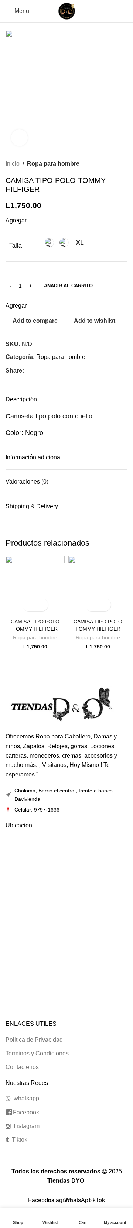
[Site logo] (66, 10)
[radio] (49, 242)
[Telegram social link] (62, 371)
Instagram (27, 1126)
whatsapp (26, 1098)
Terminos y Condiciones (37, 1053)
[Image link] (61, 705)
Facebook (26, 1112)
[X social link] (37, 371)
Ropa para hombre (53, 163)
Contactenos (22, 1067)
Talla (15, 245)
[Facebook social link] (28, 371)
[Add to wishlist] (41, 604)
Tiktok (19, 1140)
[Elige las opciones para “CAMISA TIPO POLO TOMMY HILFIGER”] (28, 604)
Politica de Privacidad (34, 1040)
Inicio (13, 163)
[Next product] (123, 163)
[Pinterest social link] (45, 371)
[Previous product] (109, 163)
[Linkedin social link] (54, 371)
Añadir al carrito (68, 285)
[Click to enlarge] (19, 137)
